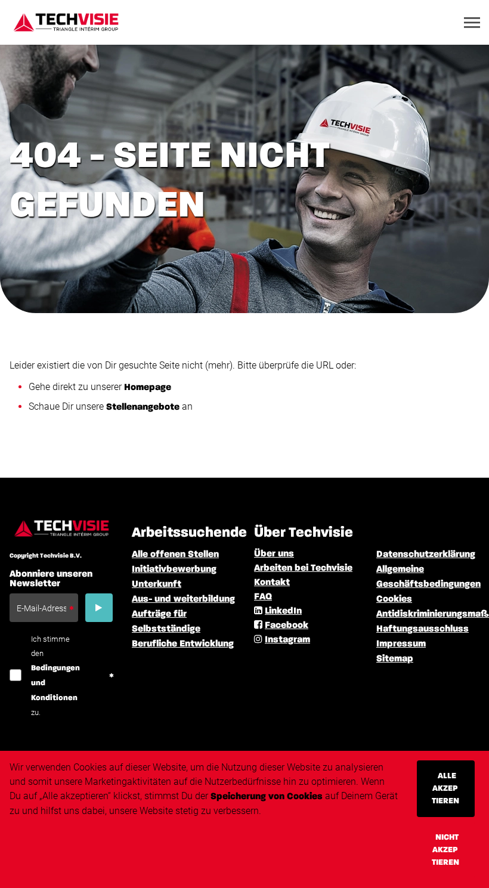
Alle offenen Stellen (175, 554)
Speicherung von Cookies (267, 797)
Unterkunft (156, 584)
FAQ (263, 597)
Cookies (394, 599)
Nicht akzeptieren (445, 850)
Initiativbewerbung (174, 569)
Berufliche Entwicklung (183, 644)
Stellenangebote (142, 407)
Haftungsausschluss (422, 629)
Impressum (401, 644)
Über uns (274, 554)
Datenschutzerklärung (425, 554)
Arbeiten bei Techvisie (303, 568)
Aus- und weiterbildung (183, 599)
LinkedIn (283, 611)
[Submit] (99, 607)
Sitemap (394, 659)
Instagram (287, 640)
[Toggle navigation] (473, 22)
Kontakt (272, 582)
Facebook (286, 625)
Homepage (147, 387)
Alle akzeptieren (445, 788)
